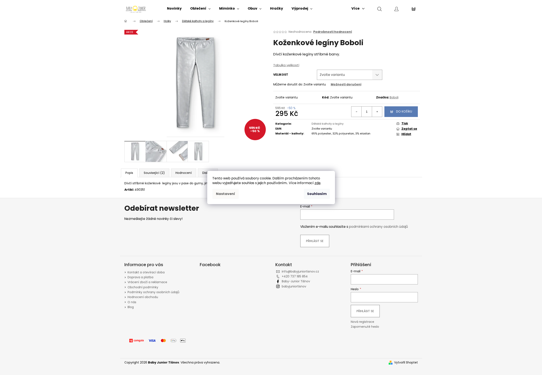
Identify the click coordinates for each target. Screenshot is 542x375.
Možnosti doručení (346, 84)
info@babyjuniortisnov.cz (300, 271)
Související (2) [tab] (154, 173)
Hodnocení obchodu (143, 297)
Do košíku (404, 111)
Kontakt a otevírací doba (146, 272)
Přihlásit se (314, 241)
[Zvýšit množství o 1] (377, 112)
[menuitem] (174, 8)
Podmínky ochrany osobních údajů (153, 292)
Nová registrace (362, 322)
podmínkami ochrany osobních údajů (378, 226)
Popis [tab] (129, 173)
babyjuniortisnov (294, 286)
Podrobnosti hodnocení (332, 32)
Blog (131, 307)
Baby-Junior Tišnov (296, 281)
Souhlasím (317, 193)
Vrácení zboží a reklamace (147, 282)
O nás (132, 302)
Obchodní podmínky (143, 287)
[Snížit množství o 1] (356, 112)
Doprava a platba (140, 277)
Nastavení (225, 193)
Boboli (394, 97)
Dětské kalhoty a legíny (328, 124)
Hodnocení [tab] (183, 173)
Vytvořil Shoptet (406, 363)
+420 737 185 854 (295, 276)
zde (318, 182)
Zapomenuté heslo (365, 327)
